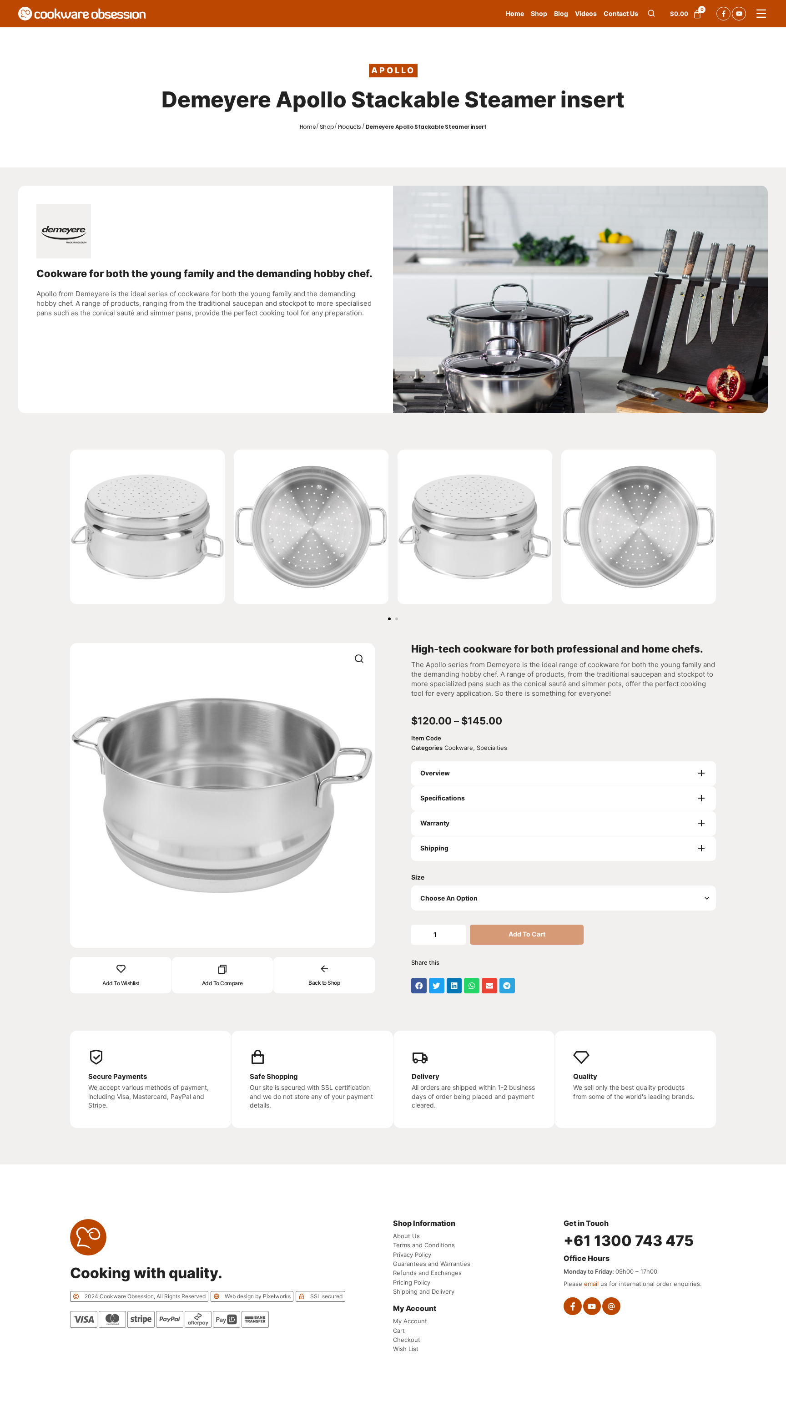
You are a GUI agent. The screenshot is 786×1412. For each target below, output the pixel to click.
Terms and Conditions (424, 1245)
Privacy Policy (412, 1254)
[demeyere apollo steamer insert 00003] (222, 795)
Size (417, 877)
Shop (327, 127)
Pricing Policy (411, 1282)
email (591, 1283)
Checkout (406, 1339)
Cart (399, 1330)
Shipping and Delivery (423, 1291)
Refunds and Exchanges (427, 1272)
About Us (406, 1236)
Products (349, 127)
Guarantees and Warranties (431, 1263)
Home (308, 127)
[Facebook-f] (723, 14)
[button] (389, 618)
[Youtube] (739, 14)
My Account (410, 1321)
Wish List (405, 1348)
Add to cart (527, 934)
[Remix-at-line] (611, 1306)
